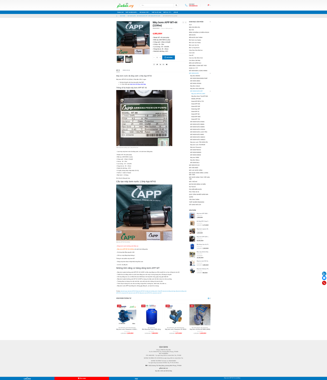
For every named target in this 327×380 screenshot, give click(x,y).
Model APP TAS (195, 119)
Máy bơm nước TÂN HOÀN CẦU (199, 142)
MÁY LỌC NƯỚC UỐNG (195, 170)
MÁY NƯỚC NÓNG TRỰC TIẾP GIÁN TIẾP (199, 178)
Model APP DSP (195, 106)
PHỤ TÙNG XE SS (194, 192)
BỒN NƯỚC (192, 35)
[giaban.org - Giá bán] (125, 5)
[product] (192, 215)
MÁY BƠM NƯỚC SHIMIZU (197, 139)
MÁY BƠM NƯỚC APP (196, 91)
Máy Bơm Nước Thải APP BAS (199, 96)
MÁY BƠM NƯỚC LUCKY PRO (198, 132)
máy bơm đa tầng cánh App (169, 291)
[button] (208, 298)
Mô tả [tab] (118, 70)
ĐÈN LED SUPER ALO (195, 63)
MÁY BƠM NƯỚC (194, 73)
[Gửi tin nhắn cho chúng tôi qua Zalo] (324, 274)
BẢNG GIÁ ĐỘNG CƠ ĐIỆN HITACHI (199, 32)
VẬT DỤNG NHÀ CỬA (195, 204)
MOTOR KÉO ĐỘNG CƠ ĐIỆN (197, 184)
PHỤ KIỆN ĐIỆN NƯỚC (195, 189)
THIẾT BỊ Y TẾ (167, 12)
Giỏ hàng (169, 57)
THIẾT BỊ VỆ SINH (156, 12)
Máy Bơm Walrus (194, 160)
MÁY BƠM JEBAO (195, 81)
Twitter (157, 64)
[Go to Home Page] (116, 16)
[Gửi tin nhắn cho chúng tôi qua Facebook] (324, 278)
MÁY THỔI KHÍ (193, 181)
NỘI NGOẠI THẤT (144, 12)
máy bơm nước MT (157, 293)
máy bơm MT (125, 293)
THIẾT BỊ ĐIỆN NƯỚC (131, 12)
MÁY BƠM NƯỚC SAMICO (197, 137)
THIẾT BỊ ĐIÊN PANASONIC (196, 202)
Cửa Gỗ (191, 55)
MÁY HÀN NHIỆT (193, 167)
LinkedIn (160, 64)
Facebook (154, 64)
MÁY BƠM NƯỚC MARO (197, 134)
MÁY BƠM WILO (194, 162)
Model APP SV (195, 111)
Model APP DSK (195, 104)
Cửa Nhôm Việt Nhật (194, 60)
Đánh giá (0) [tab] (126, 70)
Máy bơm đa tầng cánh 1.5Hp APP (154, 291)
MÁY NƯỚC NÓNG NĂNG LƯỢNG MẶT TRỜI (198, 173)
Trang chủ (120, 12)
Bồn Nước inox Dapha (195, 40)
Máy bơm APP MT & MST (198, 93)
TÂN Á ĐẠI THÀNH (194, 199)
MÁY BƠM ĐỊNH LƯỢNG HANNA (198, 70)
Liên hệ (175, 12)
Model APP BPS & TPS (197, 101)
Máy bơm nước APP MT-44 (146, 293)
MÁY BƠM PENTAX (195, 149)
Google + (163, 64)
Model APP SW (195, 114)
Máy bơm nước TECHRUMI (197, 144)
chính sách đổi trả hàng (166, 370)
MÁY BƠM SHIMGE (195, 155)
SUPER (191, 197)
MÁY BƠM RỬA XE (194, 165)
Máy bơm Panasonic (195, 147)
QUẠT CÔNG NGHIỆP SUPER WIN (198, 194)
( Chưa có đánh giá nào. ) (166, 28)
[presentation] (116, 37)
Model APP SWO (195, 116)
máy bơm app (124, 291)
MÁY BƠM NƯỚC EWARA (197, 126)
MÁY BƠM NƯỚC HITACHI (197, 129)
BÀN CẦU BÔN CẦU (194, 27)
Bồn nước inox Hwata (195, 42)
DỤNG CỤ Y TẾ (193, 68)
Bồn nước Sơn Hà (194, 45)
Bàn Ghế (191, 29)
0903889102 (193, 5)
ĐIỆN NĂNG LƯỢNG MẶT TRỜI (198, 65)
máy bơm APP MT (131, 291)
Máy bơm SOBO (194, 157)
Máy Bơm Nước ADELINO (197, 88)
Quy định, (157, 370)
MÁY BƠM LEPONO (195, 83)
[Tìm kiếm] (176, 5)
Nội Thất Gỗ (192, 186)
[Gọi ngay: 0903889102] (324, 283)
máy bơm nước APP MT (133, 293)
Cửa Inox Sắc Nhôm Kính (196, 58)
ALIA (190, 24)
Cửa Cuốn (192, 52)
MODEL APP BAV (196, 98)
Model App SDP (195, 109)
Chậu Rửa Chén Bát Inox (196, 50)
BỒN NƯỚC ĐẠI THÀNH (195, 37)
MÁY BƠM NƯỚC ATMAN (197, 121)
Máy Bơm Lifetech (195, 86)
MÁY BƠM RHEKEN (195, 152)
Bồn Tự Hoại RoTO (194, 47)
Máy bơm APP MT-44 (141, 291)
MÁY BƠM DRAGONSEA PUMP (198, 78)
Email (166, 64)
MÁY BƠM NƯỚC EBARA (197, 124)
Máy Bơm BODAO (195, 75)
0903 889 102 (164, 368)
